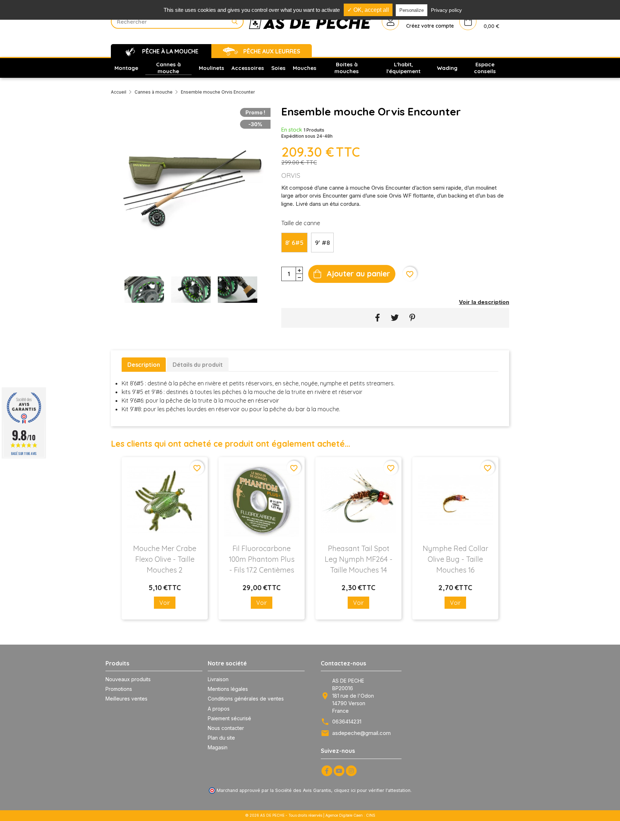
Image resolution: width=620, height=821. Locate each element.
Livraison (218, 679)
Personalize (411, 10)
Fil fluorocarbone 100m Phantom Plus (262, 559)
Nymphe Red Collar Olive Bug (455, 559)
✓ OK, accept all (368, 10)
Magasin (217, 747)
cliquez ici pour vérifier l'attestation (372, 790)
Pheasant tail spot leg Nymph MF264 (359, 559)
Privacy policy (446, 10)
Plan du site (221, 738)
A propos (219, 709)
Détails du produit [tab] (198, 364)
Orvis (290, 175)
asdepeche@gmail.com (361, 733)
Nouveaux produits (128, 679)
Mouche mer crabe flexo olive (164, 559)
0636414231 (346, 721)
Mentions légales (228, 689)
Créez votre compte (430, 25)
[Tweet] (394, 318)
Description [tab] (143, 364)
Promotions (118, 689)
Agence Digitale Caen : (345, 815)
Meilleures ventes (126, 699)
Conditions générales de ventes (246, 699)
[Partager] (377, 318)
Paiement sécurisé (229, 718)
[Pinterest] (412, 318)
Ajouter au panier (358, 273)
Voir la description (484, 302)
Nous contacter (226, 728)
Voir (164, 602)
